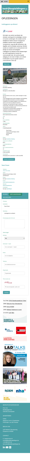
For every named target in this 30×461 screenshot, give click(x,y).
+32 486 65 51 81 (7, 442)
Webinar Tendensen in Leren (14, 309)
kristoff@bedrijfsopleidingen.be (11, 440)
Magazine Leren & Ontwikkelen (11, 420)
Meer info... (7, 64)
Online (4, 418)
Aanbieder (5, 204)
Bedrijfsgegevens (7, 409)
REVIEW (5, 194)
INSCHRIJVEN (7, 197)
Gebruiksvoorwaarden (8, 411)
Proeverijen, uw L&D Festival (10, 422)
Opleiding (5, 211)
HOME (6, 1)
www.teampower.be (7, 185)
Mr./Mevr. (5, 235)
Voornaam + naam (7, 243)
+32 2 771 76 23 (6, 170)
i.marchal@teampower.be (8, 182)
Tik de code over (6, 279)
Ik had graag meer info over (9, 218)
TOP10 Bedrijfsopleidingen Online (17, 300)
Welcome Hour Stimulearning (14, 303)
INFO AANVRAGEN (15, 194)
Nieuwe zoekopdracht (9, 159)
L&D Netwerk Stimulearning (10, 429)
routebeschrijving (11, 139)
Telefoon (5, 261)
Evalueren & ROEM (8, 431)
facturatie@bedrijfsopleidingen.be (11, 444)
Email (4, 252)
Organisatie (5, 270)
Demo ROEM (10, 306)
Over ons (5, 408)
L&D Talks (11, 312)
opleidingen (9, 188)
